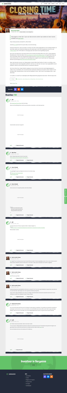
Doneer (38, 0)
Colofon (27, 377)
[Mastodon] (44, 376)
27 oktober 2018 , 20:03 (14, 287)
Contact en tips (47, 0)
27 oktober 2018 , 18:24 (14, 154)
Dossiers (45, 3)
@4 (10, 225)
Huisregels (28, 383)
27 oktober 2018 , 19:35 (14, 223)
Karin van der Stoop (15, 30)
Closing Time (30, 31)
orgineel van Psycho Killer (16, 103)
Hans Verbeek (15, 167)
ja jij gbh (15, 44)
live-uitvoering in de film (35, 55)
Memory (53, 3)
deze (40, 327)
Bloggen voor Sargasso (30, 379)
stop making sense (26, 79)
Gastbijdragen (28, 385)
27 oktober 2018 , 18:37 (14, 168)
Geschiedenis (28, 375)
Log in (63, 3)
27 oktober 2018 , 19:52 (14, 273)
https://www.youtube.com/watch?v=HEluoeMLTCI (19, 157)
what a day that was (39, 79)
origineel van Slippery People (42, 56)
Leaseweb (42, 0)
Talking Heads (13, 50)
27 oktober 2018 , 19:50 (14, 258)
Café (60, 3)
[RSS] (51, 376)
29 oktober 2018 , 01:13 (14, 321)
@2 (10, 275)
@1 (10, 171)
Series (49, 3)
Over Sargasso (62, 0)
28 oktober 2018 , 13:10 (14, 305)
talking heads (32, 79)
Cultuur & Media (22, 31)
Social (57, 3)
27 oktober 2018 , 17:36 (14, 101)
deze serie (20, 38)
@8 (10, 323)
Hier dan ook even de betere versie (27, 59)
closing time (20, 79)
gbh (12, 99)
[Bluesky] (48, 376)
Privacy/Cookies (53, 0)
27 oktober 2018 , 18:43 (14, 185)
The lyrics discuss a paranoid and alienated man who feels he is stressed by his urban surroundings (28, 227)
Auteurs (58, 0)
